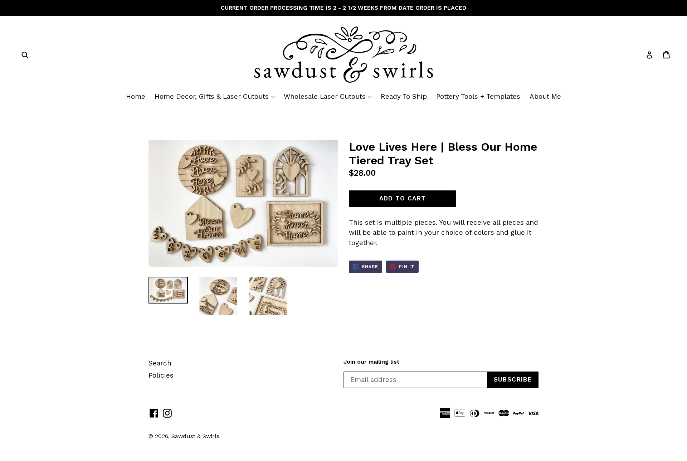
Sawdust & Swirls (195, 436)
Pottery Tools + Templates (478, 96)
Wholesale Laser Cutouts (329, 96)
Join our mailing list (372, 361)
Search (159, 363)
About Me (545, 96)
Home (135, 96)
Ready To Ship (404, 96)
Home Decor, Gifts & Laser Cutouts (216, 96)
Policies (161, 375)
